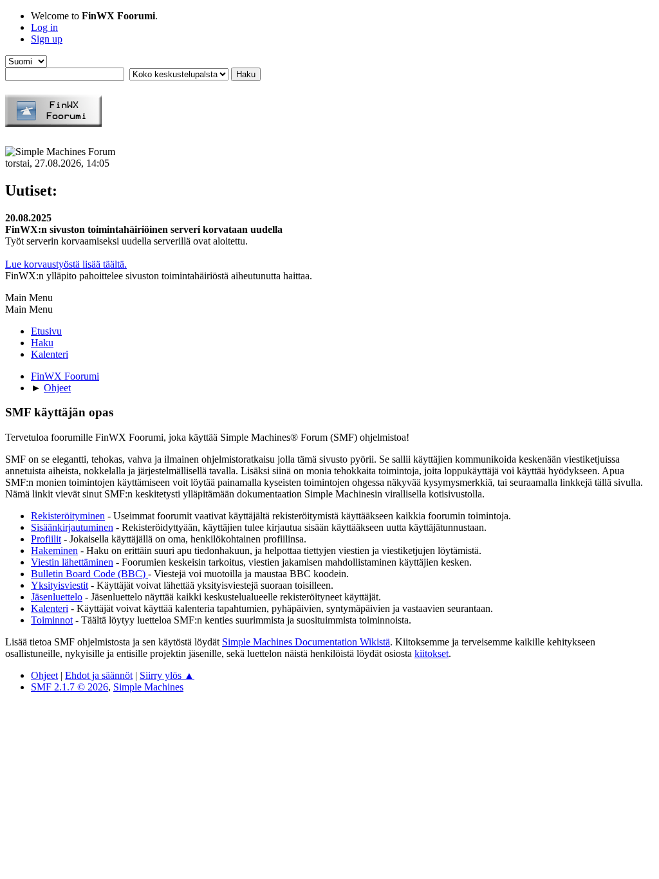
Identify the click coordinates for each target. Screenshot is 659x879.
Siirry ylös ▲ (167, 675)
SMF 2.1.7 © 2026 (69, 686)
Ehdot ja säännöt (99, 675)
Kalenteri (49, 608)
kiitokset (431, 653)
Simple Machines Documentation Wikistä (306, 641)
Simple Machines (148, 686)
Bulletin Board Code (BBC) (89, 573)
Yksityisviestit (59, 585)
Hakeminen (54, 550)
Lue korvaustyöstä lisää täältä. (66, 264)
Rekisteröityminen (68, 515)
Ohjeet (44, 675)
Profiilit (46, 538)
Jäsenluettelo (56, 596)
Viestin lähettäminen (72, 562)
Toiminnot (52, 620)
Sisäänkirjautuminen (72, 527)
